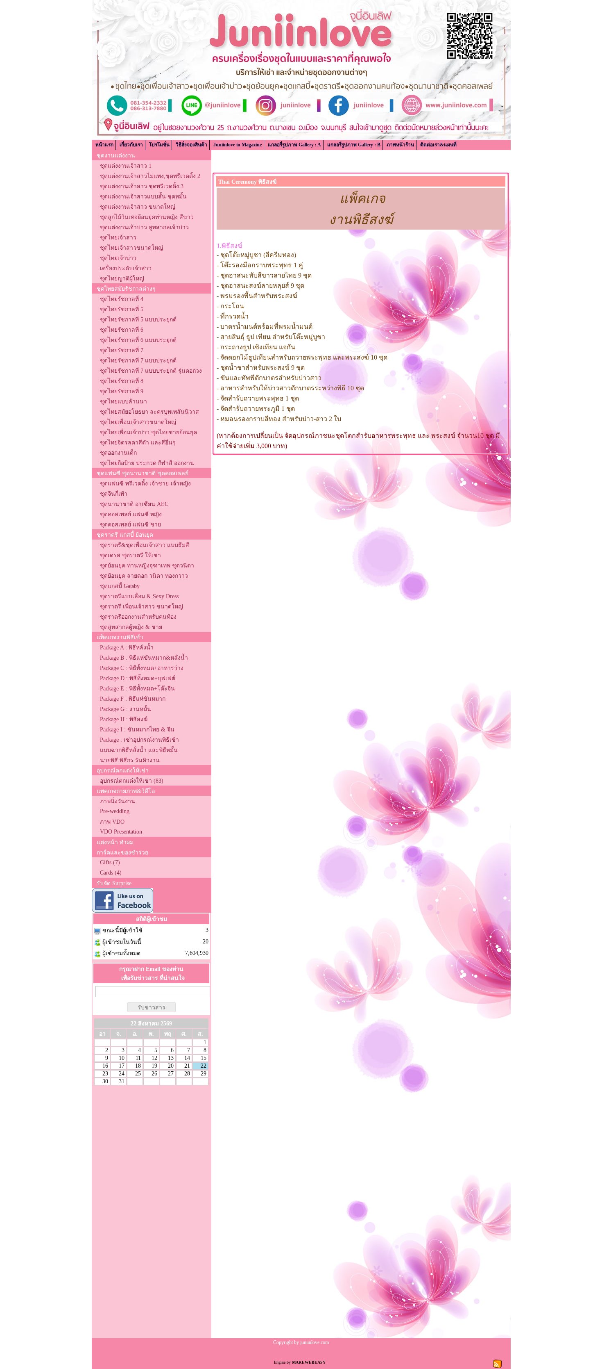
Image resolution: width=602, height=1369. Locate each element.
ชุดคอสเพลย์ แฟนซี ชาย (130, 525)
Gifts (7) (110, 862)
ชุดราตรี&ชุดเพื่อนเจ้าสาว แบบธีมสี (144, 545)
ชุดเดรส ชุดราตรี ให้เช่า (130, 555)
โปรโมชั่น (159, 145)
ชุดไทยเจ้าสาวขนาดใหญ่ (131, 248)
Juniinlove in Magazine (237, 145)
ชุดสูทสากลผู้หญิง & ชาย (131, 627)
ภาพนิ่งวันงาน (117, 801)
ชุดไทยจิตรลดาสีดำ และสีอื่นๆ (138, 443)
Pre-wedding (114, 811)
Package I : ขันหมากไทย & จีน (137, 730)
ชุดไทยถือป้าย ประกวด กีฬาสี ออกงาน (147, 463)
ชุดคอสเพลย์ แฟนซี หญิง (131, 514)
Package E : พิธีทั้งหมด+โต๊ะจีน (137, 689)
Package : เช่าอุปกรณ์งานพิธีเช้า (139, 740)
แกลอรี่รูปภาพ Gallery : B (353, 145)
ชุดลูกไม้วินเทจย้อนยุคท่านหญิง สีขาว (147, 217)
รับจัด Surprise (114, 883)
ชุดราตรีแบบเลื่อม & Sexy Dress (139, 596)
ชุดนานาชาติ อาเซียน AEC (134, 504)
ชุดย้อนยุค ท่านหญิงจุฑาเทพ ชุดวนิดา (147, 566)
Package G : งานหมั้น (125, 709)
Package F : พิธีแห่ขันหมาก (132, 699)
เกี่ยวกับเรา (131, 145)
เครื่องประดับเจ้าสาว (126, 268)
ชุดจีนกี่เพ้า (113, 494)
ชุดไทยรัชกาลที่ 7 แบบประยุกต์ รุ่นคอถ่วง (151, 371)
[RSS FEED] (497, 1363)
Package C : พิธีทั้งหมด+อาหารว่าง (141, 668)
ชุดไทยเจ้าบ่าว (118, 258)
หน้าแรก (104, 145)
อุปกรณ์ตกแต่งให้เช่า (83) (131, 781)
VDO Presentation (121, 832)
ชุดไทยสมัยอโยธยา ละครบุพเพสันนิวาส (149, 412)
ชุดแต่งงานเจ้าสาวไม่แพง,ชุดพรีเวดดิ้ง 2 (150, 176)
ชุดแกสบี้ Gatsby (120, 586)
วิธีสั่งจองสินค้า (191, 145)
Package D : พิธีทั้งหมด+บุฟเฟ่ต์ (137, 678)
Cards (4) (111, 873)
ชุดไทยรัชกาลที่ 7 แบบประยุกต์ (138, 361)
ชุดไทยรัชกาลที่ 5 (121, 309)
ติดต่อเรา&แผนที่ (438, 145)
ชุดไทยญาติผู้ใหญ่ (122, 279)
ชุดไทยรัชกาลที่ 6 (121, 330)
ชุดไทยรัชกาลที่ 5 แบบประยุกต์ (138, 320)
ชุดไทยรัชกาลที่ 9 (121, 391)
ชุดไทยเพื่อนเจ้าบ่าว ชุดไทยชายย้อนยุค (148, 432)
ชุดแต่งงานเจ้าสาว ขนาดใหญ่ (137, 207)
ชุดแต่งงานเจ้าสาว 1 (126, 166)
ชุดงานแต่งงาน (116, 156)
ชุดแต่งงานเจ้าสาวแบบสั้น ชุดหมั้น (143, 197)
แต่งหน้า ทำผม (115, 842)
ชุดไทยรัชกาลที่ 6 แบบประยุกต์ (138, 340)
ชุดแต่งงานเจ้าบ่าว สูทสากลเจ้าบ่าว (144, 227)
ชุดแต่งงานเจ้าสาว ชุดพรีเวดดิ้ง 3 (141, 186)
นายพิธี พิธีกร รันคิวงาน (130, 760)
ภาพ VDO (112, 822)
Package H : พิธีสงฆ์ (123, 719)
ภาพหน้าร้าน (400, 145)
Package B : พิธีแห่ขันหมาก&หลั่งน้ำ (144, 658)
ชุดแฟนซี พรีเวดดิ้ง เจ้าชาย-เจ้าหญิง (145, 484)
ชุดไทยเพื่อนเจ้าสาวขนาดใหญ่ (138, 422)
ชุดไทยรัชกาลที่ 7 (121, 350)
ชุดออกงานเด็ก (118, 453)
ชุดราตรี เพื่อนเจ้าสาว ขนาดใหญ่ (141, 607)
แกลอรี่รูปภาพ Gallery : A (294, 145)
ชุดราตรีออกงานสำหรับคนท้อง (138, 617)
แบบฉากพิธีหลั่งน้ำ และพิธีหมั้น (139, 750)
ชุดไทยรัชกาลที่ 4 (121, 299)
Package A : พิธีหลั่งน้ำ (127, 648)
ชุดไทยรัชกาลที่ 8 (121, 381)
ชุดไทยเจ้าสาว (118, 238)
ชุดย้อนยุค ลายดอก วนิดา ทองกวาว (144, 576)
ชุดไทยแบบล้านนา (123, 402)
